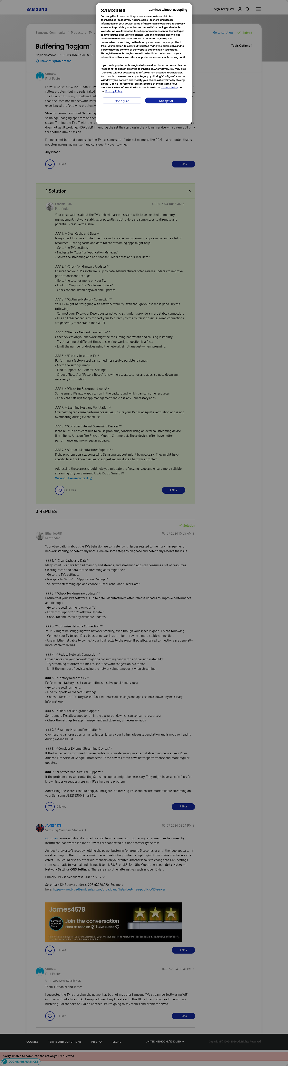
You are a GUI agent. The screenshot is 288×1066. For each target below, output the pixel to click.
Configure (122, 101)
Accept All (166, 101)
